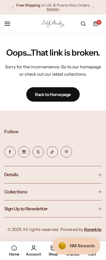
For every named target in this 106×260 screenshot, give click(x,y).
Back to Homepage (53, 94)
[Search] (83, 24)
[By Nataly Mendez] (53, 23)
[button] (12, 7)
